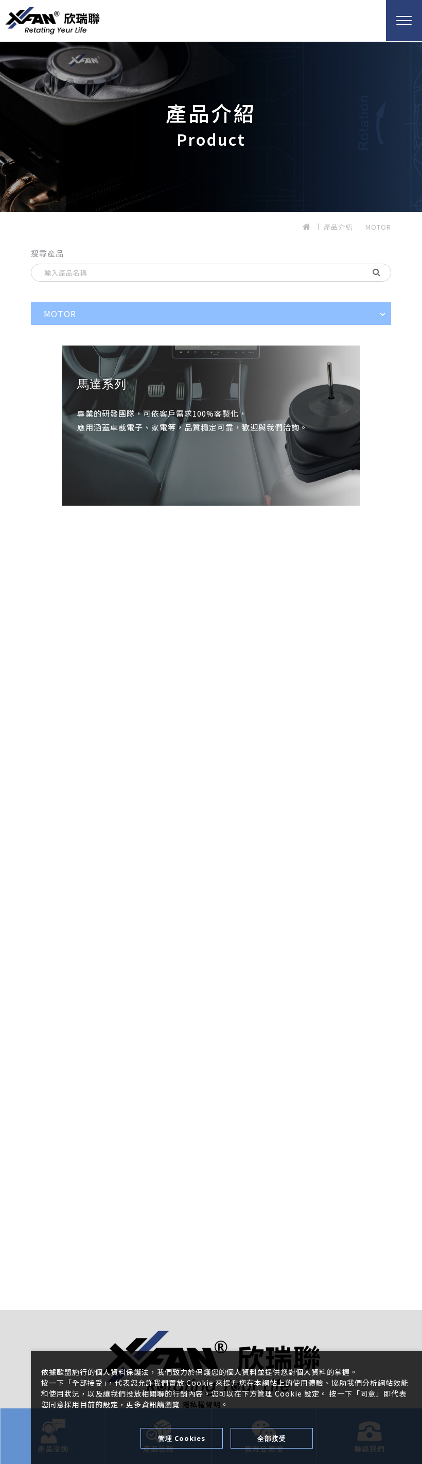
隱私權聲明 (201, 1404)
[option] (211, 124)
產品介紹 (338, 227)
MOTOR (378, 227)
